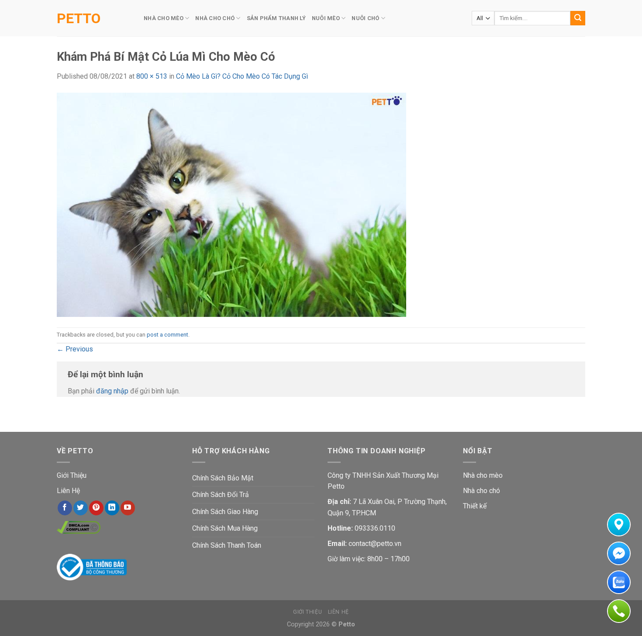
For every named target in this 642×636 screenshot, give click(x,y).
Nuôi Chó (365, 18)
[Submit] (577, 18)
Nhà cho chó (481, 491)
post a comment (167, 334)
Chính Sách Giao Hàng (225, 511)
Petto (78, 18)
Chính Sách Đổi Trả (220, 494)
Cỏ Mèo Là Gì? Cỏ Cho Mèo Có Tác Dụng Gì (242, 76)
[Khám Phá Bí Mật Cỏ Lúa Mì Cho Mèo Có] (231, 204)
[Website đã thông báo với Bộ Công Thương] (92, 567)
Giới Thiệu (71, 475)
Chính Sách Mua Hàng (225, 528)
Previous (75, 349)
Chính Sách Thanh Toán (226, 545)
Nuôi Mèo (326, 18)
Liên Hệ (68, 491)
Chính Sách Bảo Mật (222, 478)
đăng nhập (112, 391)
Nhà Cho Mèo (163, 18)
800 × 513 (151, 76)
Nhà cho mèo (483, 475)
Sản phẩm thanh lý (276, 18)
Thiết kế (475, 506)
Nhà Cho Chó (215, 18)
